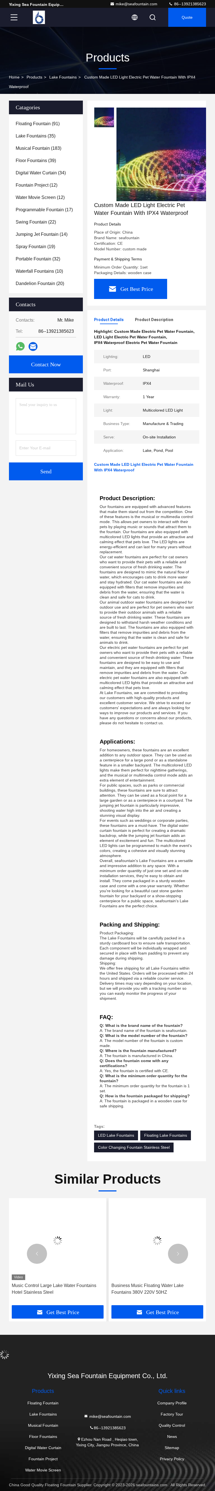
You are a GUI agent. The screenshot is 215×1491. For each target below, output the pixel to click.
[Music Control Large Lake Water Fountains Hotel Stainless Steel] (58, 1240)
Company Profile (172, 1403)
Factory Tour (172, 1414)
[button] (37, 1254)
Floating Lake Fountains (165, 1135)
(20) (40, 283)
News (172, 1436)
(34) (41, 172)
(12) (36, 185)
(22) (36, 222)
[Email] (33, 346)
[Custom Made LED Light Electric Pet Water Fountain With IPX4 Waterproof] (163, 154)
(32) (38, 259)
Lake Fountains (63, 77)
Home (14, 77)
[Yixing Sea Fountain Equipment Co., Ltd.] (39, 17)
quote (187, 17)
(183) (38, 148)
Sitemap (172, 1447)
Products (34, 77)
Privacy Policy (172, 1459)
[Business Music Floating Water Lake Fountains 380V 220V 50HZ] (157, 1240)
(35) (35, 136)
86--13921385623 (189, 4)
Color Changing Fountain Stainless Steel (134, 1147)
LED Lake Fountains (116, 1135)
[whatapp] (20, 346)
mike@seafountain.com (136, 4)
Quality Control (172, 1425)
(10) (39, 271)
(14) (41, 234)
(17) (44, 209)
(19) (35, 246)
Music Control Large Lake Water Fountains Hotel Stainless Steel (54, 1289)
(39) (36, 160)
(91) (38, 123)
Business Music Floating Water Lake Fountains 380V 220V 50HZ (147, 1289)
